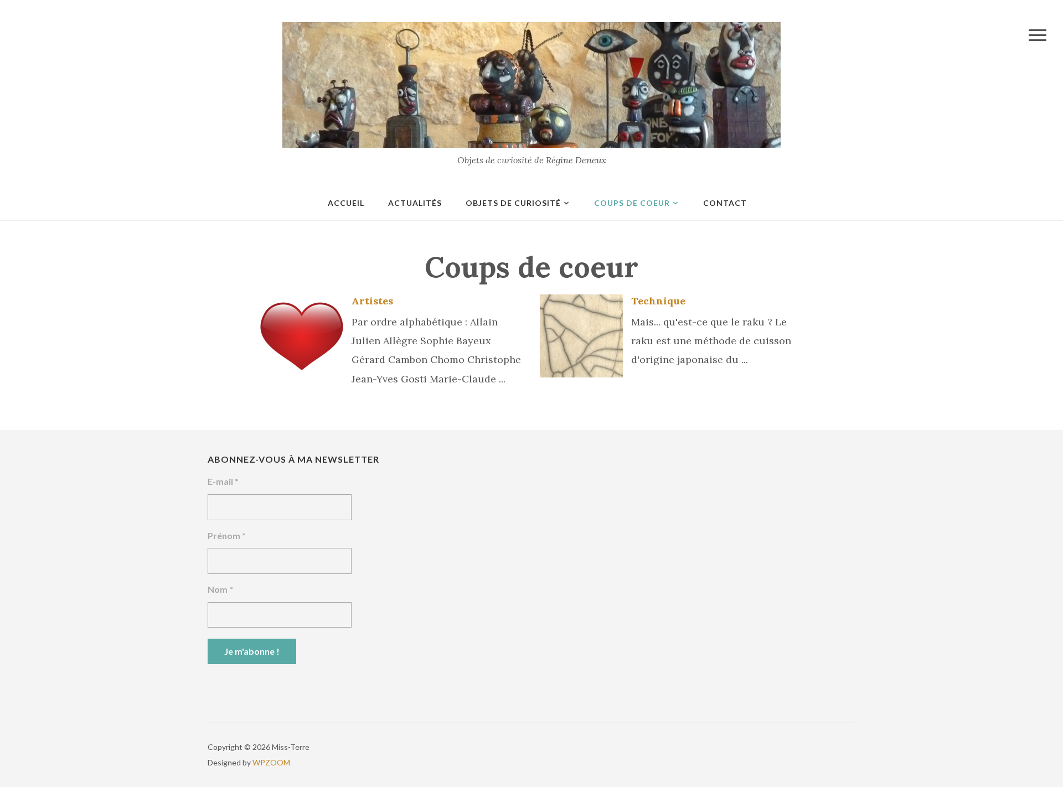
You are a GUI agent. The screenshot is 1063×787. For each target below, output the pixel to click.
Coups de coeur (632, 203)
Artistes (372, 300)
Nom (220, 589)
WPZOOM (271, 762)
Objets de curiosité (513, 203)
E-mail (223, 481)
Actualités (415, 203)
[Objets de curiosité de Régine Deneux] (531, 84)
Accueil (346, 203)
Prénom (227, 535)
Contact (725, 203)
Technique (658, 300)
